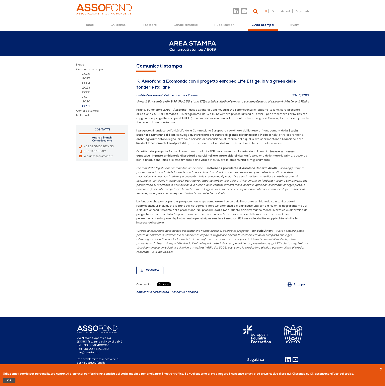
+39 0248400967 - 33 (99, 146)
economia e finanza (185, 292)
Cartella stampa (87, 110)
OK (9, 380)
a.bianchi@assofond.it (98, 156)
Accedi (285, 11)
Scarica (152, 270)
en (272, 11)
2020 (86, 101)
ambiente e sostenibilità (152, 292)
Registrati (302, 11)
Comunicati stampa (89, 69)
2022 (86, 92)
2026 (86, 74)
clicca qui (285, 373)
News (80, 64)
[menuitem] (89, 25)
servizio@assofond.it (91, 362)
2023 (86, 87)
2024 (86, 83)
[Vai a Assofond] (104, 9)
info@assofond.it (88, 352)
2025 (86, 78)
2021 (86, 97)
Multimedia (83, 115)
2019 (86, 106)
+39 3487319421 (95, 151)
